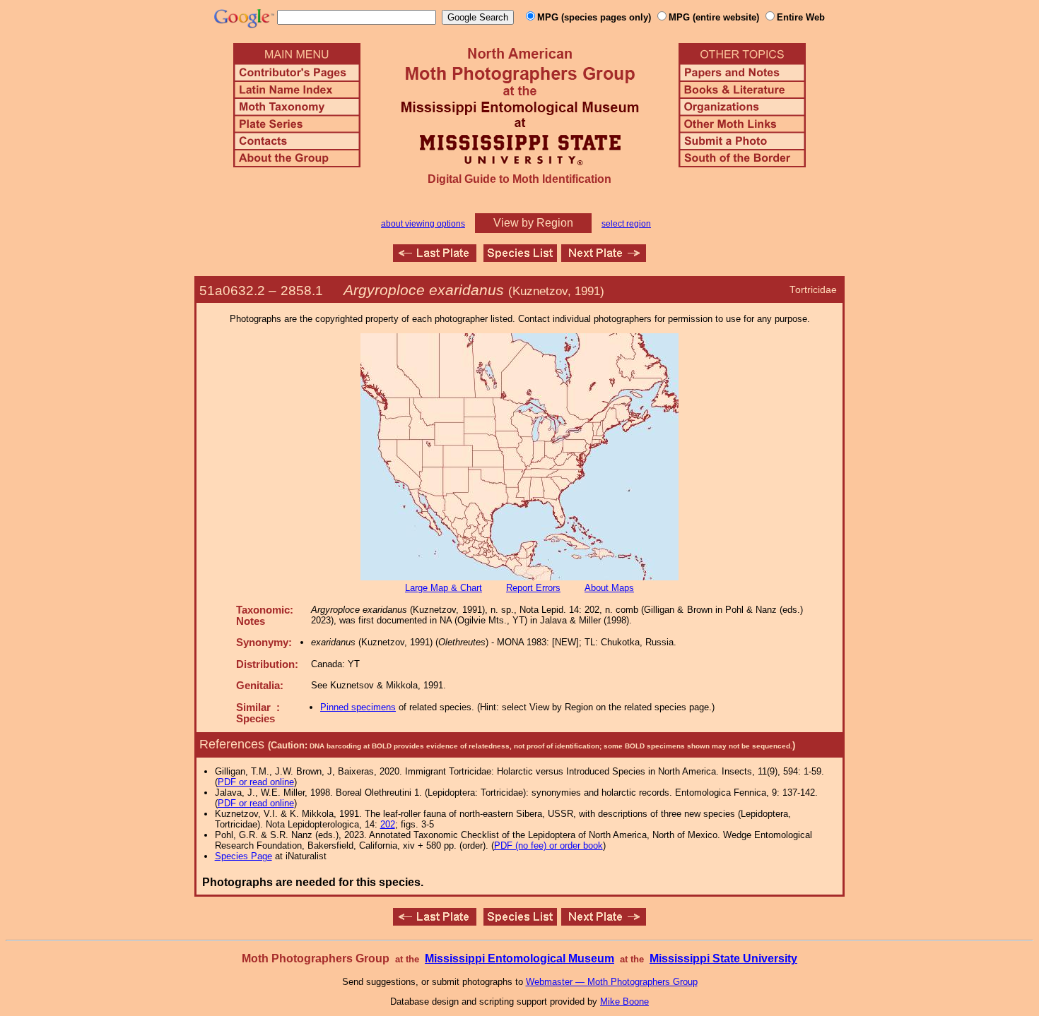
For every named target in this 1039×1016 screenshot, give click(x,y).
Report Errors (533, 587)
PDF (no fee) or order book (548, 845)
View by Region (533, 223)
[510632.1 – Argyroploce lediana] (434, 258)
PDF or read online (256, 782)
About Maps (609, 587)
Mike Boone (624, 1001)
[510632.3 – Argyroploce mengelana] (603, 258)
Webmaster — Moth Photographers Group (612, 981)
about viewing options (423, 224)
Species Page (243, 856)
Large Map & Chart (443, 587)
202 (387, 824)
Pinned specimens (358, 707)
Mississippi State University (723, 958)
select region (626, 224)
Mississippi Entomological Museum (519, 958)
